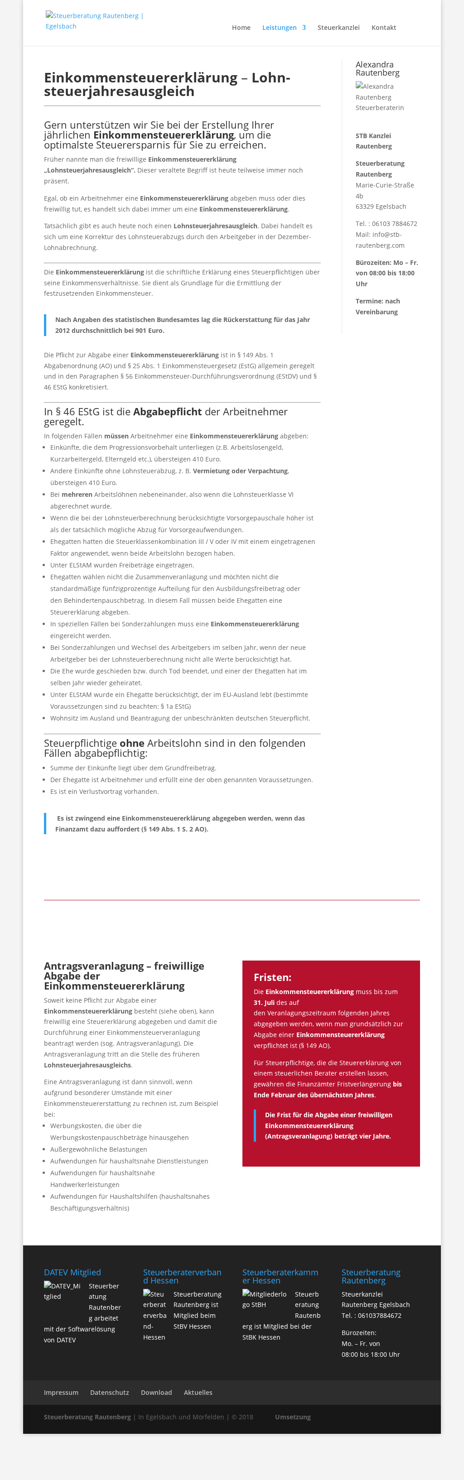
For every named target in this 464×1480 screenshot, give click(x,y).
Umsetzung (293, 1417)
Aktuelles (198, 1392)
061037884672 (379, 1315)
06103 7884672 (394, 223)
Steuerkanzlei (339, 28)
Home (241, 28)
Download (156, 1392)
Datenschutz (109, 1392)
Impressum (61, 1392)
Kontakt (384, 28)
